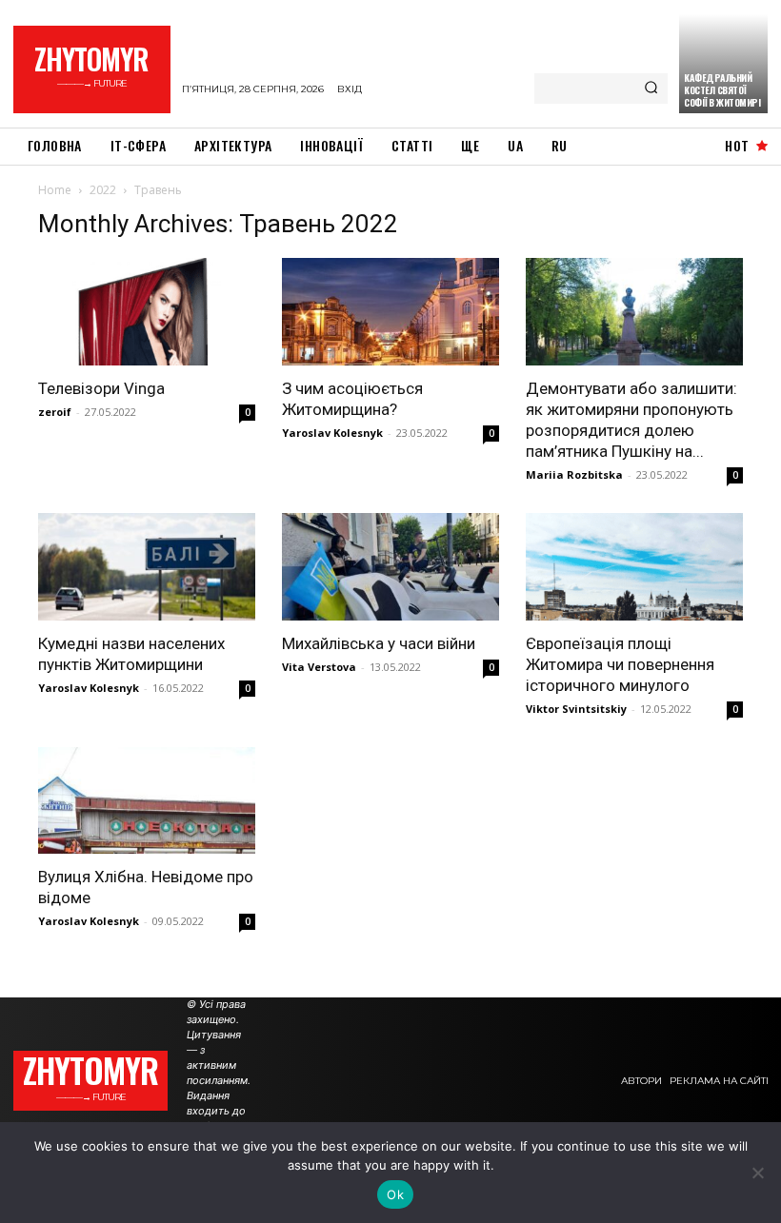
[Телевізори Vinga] (146, 311)
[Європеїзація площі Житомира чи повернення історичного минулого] (634, 567)
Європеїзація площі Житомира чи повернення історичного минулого (620, 664)
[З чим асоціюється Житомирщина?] (390, 311)
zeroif (54, 411)
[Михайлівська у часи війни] (390, 567)
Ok (395, 1194)
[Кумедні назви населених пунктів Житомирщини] (146, 567)
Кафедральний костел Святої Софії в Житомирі (722, 89)
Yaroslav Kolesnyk (332, 432)
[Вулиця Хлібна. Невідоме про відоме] (146, 801)
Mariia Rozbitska (574, 474)
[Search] (651, 88)
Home (54, 190)
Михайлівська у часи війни (378, 643)
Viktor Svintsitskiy (576, 708)
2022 (103, 190)
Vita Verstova (319, 667)
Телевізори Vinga (101, 388)
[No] (757, 1172)
